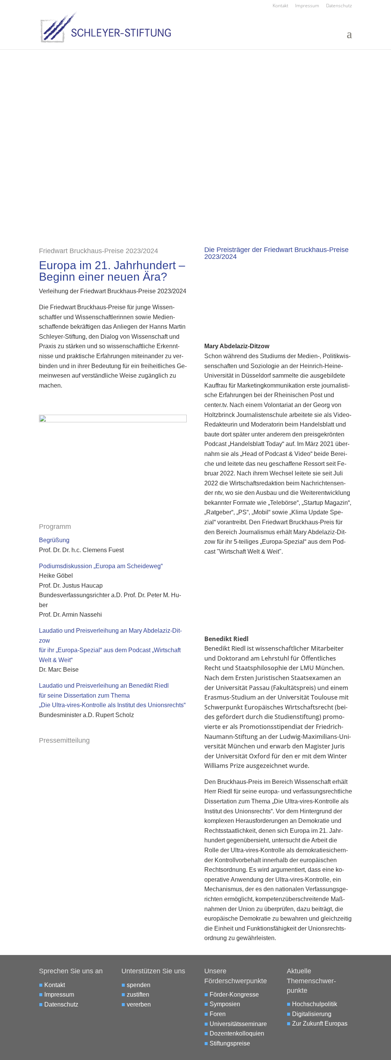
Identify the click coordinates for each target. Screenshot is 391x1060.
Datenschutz (339, 6)
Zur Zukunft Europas (319, 1023)
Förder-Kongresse (234, 994)
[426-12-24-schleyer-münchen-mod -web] (113, 420)
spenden (138, 985)
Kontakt (280, 6)
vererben (139, 1004)
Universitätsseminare (238, 1024)
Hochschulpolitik (314, 1004)
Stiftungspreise (230, 1043)
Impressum (307, 6)
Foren (218, 1014)
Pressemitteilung (64, 740)
